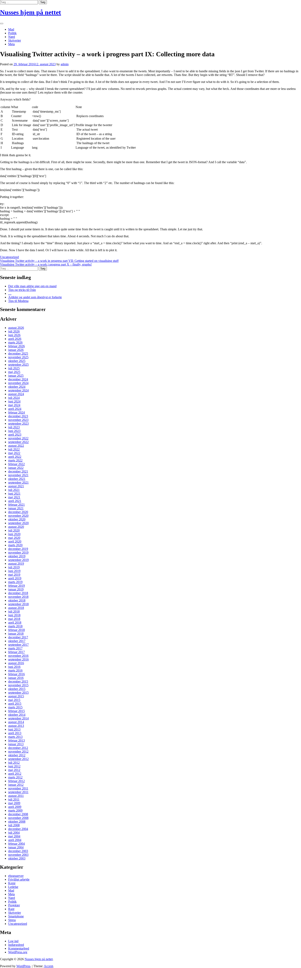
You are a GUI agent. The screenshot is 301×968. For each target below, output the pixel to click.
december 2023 (18, 416)
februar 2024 (16, 412)
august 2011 (16, 795)
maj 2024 (14, 405)
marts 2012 (15, 777)
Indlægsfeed (16, 945)
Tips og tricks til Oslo (22, 290)
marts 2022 (15, 460)
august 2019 (16, 563)
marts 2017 (15, 648)
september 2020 (18, 523)
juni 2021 (14, 493)
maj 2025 (14, 372)
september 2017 (18, 644)
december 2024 (18, 379)
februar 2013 (16, 740)
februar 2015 (16, 711)
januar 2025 (16, 375)
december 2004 (18, 829)
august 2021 (16, 486)
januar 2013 (16, 744)
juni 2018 (14, 615)
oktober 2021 (16, 479)
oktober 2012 (16, 755)
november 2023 (18, 420)
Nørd (11, 36)
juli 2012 (14, 762)
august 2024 (16, 394)
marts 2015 (15, 707)
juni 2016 (14, 666)
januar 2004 (16, 847)
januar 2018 (16, 633)
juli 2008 (14, 825)
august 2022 (16, 445)
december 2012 (18, 748)
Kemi (11, 883)
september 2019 (18, 560)
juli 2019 (14, 567)
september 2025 (18, 364)
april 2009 (14, 807)
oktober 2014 (16, 714)
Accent (48, 966)
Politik (12, 33)
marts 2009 (15, 810)
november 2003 (18, 854)
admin (65, 64)
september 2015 (18, 692)
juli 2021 (14, 490)
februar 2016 (16, 674)
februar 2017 (16, 652)
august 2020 (16, 526)
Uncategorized (9, 257)
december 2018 (18, 593)
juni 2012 (14, 766)
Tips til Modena (18, 301)
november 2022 (18, 438)
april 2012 (14, 773)
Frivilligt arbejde (18, 879)
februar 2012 (16, 781)
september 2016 (18, 659)
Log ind (13, 941)
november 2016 (18, 655)
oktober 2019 (16, 556)
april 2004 (14, 840)
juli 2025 (14, 368)
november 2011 (18, 788)
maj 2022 (14, 453)
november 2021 (18, 475)
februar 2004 (16, 843)
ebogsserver (16, 876)
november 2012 (18, 751)
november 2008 (18, 818)
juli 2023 (14, 427)
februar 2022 (16, 464)
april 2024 (14, 408)
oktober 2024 (16, 386)
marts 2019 (15, 582)
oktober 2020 (16, 519)
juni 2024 (14, 401)
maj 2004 (14, 836)
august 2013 (16, 725)
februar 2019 (16, 585)
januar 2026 (16, 350)
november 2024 (18, 383)
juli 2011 (13, 799)
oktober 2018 (16, 600)
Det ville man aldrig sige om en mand (32, 286)
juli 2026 (14, 331)
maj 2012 (14, 770)
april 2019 (14, 578)
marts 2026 (15, 342)
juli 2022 (14, 449)
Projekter (14, 905)
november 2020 (18, 515)
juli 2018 (14, 611)
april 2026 (14, 338)
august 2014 (16, 722)
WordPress (23, 966)
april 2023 (14, 434)
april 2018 (14, 622)
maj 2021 (14, 497)
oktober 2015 (16, 689)
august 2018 (16, 608)
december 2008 (18, 814)
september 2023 (18, 423)
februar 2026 (16, 346)
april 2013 (14, 733)
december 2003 (18, 851)
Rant (11, 909)
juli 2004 (14, 832)
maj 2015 (14, 700)
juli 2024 (14, 397)
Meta (11, 44)
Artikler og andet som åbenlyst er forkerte (35, 297)
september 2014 (18, 718)
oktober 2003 (16, 858)
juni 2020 (14, 534)
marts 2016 (15, 670)
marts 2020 (15, 545)
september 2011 (18, 792)
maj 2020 (14, 537)
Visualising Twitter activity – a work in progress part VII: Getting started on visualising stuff (59, 260)
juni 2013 (14, 729)
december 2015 (18, 681)
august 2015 (16, 696)
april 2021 (14, 501)
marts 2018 (15, 626)
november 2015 (18, 685)
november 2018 (18, 596)
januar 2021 (16, 508)
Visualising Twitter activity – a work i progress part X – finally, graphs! (46, 264)
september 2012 (18, 759)
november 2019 (18, 552)
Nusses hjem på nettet (30, 12)
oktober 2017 (16, 641)
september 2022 (18, 442)
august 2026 (16, 327)
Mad (11, 29)
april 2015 (14, 703)
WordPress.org (17, 952)
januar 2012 (16, 784)
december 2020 (18, 512)
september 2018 (18, 604)
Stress (12, 920)
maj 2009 (14, 803)
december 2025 (18, 353)
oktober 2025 (16, 361)
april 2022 (14, 456)
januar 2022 (16, 467)
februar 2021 (16, 504)
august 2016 (16, 663)
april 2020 (14, 541)
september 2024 (18, 390)
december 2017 (18, 637)
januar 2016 (16, 678)
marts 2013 (15, 736)
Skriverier (14, 40)
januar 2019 (16, 589)
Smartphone (16, 916)
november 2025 (18, 357)
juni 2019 (14, 571)
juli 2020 (14, 530)
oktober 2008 (16, 821)
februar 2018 (16, 630)
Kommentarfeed (18, 948)
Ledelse (13, 887)
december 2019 (18, 549)
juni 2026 (14, 335)
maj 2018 (14, 619)
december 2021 (18, 471)
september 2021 (18, 482)
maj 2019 (14, 574)
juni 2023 (14, 431)
